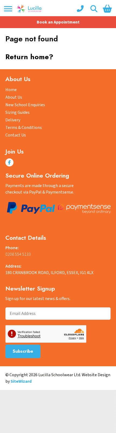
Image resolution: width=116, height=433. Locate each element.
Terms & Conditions (23, 128)
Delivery (12, 120)
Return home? (29, 57)
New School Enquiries (25, 105)
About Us (13, 97)
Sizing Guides (17, 112)
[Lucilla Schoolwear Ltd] (28, 9)
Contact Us (15, 135)
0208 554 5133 (18, 254)
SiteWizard (21, 381)
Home (11, 90)
